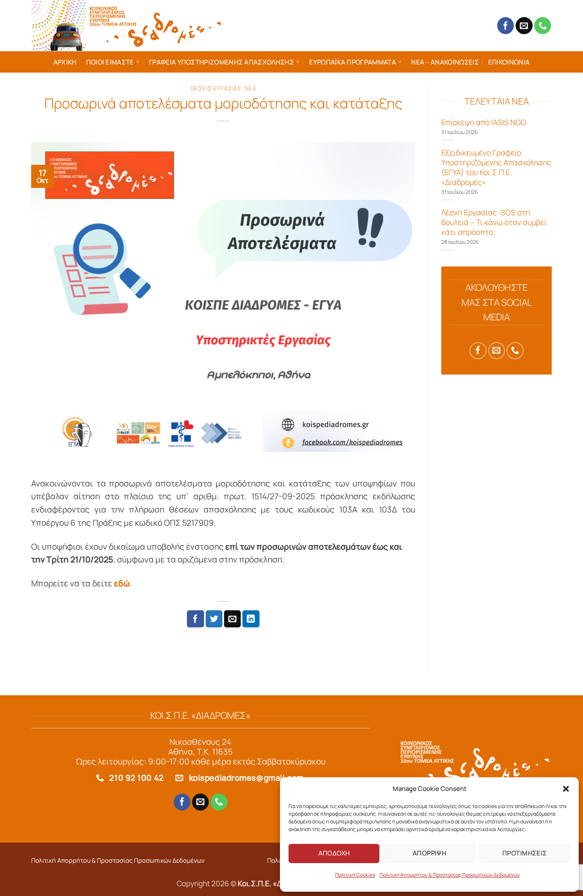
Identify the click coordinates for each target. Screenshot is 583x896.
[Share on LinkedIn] (250, 618)
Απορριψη (429, 853)
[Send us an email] (524, 25)
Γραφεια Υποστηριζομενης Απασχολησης (221, 62)
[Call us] (542, 25)
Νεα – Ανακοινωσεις (445, 62)
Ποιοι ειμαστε (110, 62)
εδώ (122, 583)
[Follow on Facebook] (505, 25)
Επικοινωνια (509, 62)
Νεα (250, 88)
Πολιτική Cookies (355, 874)
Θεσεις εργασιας (216, 88)
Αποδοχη (334, 853)
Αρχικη (65, 62)
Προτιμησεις (524, 853)
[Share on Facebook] (195, 618)
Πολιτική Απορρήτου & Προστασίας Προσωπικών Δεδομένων (449, 874)
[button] (566, 789)
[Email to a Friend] (232, 618)
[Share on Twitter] (214, 618)
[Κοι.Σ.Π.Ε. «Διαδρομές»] (127, 25)
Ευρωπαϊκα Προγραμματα (352, 62)
